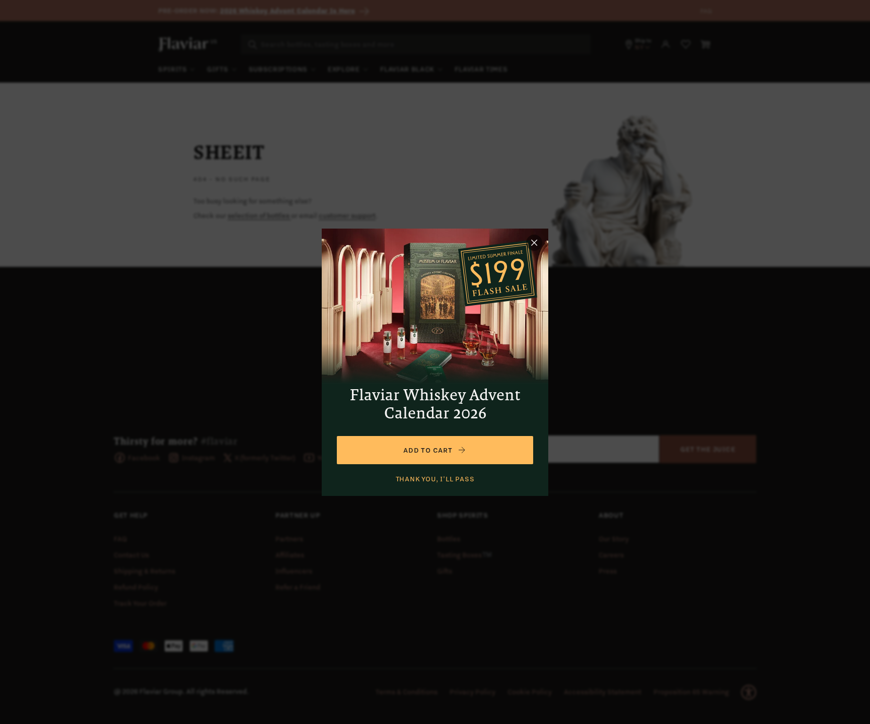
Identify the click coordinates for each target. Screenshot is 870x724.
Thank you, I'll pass (435, 478)
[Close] (534, 243)
